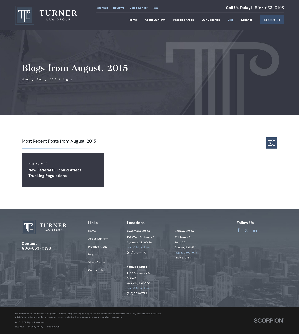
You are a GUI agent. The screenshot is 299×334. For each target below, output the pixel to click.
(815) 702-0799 (137, 293)
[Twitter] (247, 230)
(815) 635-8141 (183, 257)
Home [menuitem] (133, 20)
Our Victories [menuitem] (211, 20)
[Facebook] (238, 230)
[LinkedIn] (255, 230)
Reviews (118, 8)
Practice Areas (97, 247)
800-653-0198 (269, 8)
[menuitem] (19, 327)
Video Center (138, 8)
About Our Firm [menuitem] (155, 20)
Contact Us (272, 19)
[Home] (46, 15)
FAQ (155, 8)
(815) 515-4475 (137, 252)
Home (92, 231)
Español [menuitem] (246, 20)
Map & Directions (138, 247)
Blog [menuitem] (230, 20)
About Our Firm (98, 239)
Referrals (102, 8)
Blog (91, 254)
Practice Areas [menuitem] (183, 20)
